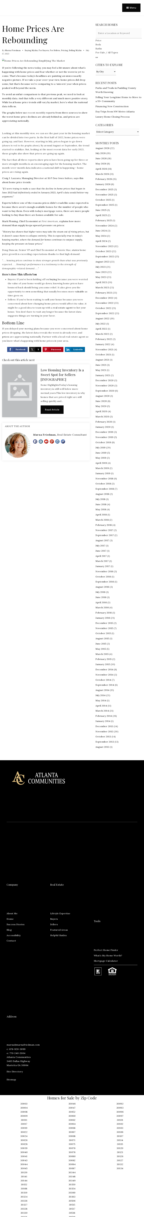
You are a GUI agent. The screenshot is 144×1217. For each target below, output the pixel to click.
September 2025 (104, 204)
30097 (119, 1115)
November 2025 (104, 194)
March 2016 (102, 607)
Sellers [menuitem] (54, 924)
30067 (72, 1132)
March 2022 (102, 333)
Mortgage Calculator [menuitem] (106, 960)
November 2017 (104, 530)
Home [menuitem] (10, 918)
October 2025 (103, 199)
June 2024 (101, 230)
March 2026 (102, 174)
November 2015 (104, 628)
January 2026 (102, 184)
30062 (72, 1120)
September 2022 (104, 313)
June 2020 (101, 401)
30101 (120, 1120)
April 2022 (101, 328)
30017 (24, 1123)
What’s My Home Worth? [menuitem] (108, 955)
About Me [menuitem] (12, 913)
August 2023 (102, 261)
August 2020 (102, 395)
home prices (27, 71)
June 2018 (100, 504)
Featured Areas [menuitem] (59, 929)
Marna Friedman (13, 50)
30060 (72, 1115)
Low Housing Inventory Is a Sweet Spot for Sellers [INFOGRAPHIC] (62, 375)
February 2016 (103, 612)
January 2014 (102, 721)
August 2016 (102, 586)
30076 (72, 1148)
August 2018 (102, 494)
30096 (120, 1111)
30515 (72, 1204)
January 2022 (102, 344)
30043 (24, 1160)
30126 (120, 1156)
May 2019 (100, 457)
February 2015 (103, 659)
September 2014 (104, 684)
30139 (24, 1172)
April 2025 (101, 215)
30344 (72, 1172)
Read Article (52, 409)
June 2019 (101, 452)
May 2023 (100, 277)
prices (5, 336)
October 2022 (103, 308)
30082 (72, 1160)
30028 (24, 1144)
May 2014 (100, 700)
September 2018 (104, 488)
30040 (24, 1152)
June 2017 (100, 550)
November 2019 (104, 437)
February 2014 (103, 715)
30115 (120, 1144)
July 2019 (100, 447)
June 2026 (101, 158)
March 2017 (102, 561)
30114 (120, 1140)
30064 (72, 1123)
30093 (120, 1107)
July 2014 (100, 695)
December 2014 (104, 669)
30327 (24, 1204)
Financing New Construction (112, 106)
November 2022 (104, 302)
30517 (72, 1208)
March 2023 (102, 287)
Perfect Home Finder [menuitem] (106, 950)
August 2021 (102, 359)
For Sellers (55, 50)
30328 (24, 1208)
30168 (24, 1188)
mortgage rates (53, 211)
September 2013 (104, 741)
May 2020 (100, 406)
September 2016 (104, 581)
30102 (120, 1123)
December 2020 (104, 380)
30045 (24, 1168)
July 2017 (100, 545)
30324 (24, 1196)
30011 (24, 1120)
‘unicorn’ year (64, 83)
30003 (24, 1103)
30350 (72, 1184)
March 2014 (102, 710)
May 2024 (100, 235)
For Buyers (44, 50)
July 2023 (100, 266)
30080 (72, 1156)
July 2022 (100, 323)
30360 (72, 1192)
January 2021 (102, 375)
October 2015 (103, 633)
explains (63, 221)
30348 (72, 1176)
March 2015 (102, 654)
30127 (120, 1160)
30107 (120, 1136)
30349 (72, 1180)
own (27, 291)
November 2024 (104, 225)
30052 (72, 1111)
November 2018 (104, 478)
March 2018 (102, 519)
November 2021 (104, 349)
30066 (72, 1128)
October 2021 (103, 354)
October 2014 (103, 679)
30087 (72, 1168)
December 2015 (104, 623)
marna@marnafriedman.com (23, 1044)
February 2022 (103, 339)
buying (53, 279)
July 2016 (100, 592)
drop (82, 79)
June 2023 (101, 272)
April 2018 (101, 514)
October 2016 (103, 576)
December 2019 (104, 432)
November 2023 (104, 246)
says (76, 178)
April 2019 (101, 463)
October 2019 (103, 442)
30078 (72, 1152)
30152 (24, 1184)
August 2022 (102, 318)
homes (49, 207)
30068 (72, 1136)
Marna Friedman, (60, 434)
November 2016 (104, 571)
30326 (24, 1200)
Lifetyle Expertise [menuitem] (60, 913)
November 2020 (104, 385)
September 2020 (104, 390)
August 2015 (102, 638)
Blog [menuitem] (9, 929)
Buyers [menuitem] (54, 918)
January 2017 (102, 566)
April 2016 (101, 602)
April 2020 (101, 411)
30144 (24, 1180)
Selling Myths (75, 50)
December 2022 (104, 297)
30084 (72, 1164)
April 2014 (101, 705)
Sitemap (11, 1079)
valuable (79, 291)
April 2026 (101, 168)
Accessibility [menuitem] (14, 935)
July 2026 (100, 153)
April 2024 (101, 241)
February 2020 (103, 421)
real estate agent (63, 307)
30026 (24, 1140)
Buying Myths (31, 50)
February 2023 (103, 292)
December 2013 (104, 726)
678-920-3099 (17, 1049)
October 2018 (103, 483)
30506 (72, 1200)
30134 (120, 1168)
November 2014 (104, 674)
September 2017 (104, 535)
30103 (120, 1128)
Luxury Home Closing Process (112, 116)
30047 (72, 1107)
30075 (72, 1144)
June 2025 (101, 210)
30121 (120, 1152)
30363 (72, 1196)
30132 (120, 1164)
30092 (120, 1103)
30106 (120, 1132)
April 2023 (101, 282)
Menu (132, 7)
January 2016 (102, 617)
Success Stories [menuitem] (16, 924)
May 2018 (100, 509)
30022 (24, 1132)
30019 (24, 1128)
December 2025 (104, 189)
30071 (72, 1140)
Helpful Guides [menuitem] (58, 935)
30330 (24, 1212)
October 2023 (103, 251)
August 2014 (102, 690)
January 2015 (102, 664)
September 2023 (104, 256)
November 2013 (104, 731)
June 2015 (100, 643)
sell (47, 299)
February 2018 (103, 525)
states (75, 250)
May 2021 (100, 370)
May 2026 (100, 163)
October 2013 (103, 736)
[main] (72, 388)
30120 (120, 1148)
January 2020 (103, 426)
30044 (24, 1164)
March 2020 (102, 416)
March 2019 (102, 468)
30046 (72, 1103)
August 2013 (102, 746)
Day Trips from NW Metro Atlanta (115, 111)
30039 (24, 1148)
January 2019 (102, 473)
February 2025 (103, 220)
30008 (24, 1111)
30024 (24, 1136)
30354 (72, 1188)
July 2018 (100, 499)
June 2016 (100, 597)
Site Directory (15, 1071)
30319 (24, 1192)
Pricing (64, 50)
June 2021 (100, 364)
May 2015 (100, 648)
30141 (24, 1176)
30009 (24, 1115)
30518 (72, 1212)
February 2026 (103, 179)
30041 (24, 1156)
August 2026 (102, 148)
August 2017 (102, 540)
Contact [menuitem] (11, 940)
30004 (24, 1107)
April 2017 (101, 556)
